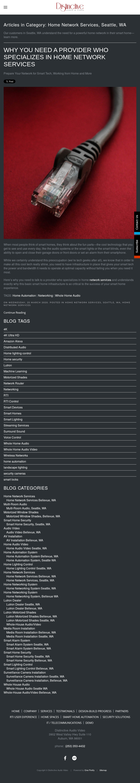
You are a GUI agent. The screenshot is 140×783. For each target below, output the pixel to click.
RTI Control (11, 401)
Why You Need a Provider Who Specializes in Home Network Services (56, 57)
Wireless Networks (16, 455)
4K (5, 329)
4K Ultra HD (11, 335)
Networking (45, 295)
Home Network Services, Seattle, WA (92, 302)
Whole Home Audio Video (20, 449)
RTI (6, 395)
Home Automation (24, 295)
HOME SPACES (50, 717)
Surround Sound (14, 431)
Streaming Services (16, 425)
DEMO (89, 723)
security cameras (15, 473)
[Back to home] (70, 7)
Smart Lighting (13, 419)
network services (100, 280)
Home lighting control (17, 353)
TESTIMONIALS (65, 711)
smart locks (11, 479)
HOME (16, 711)
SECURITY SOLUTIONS (116, 717)
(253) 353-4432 (75, 746)
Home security (13, 359)
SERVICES (46, 711)
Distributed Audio (15, 347)
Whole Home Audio (67, 295)
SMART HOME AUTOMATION (81, 717)
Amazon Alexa (13, 341)
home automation (15, 461)
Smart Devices (13, 407)
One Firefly (90, 770)
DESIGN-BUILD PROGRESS (95, 711)
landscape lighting (15, 467)
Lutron (8, 365)
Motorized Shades (15, 377)
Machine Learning (15, 371)
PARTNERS (121, 711)
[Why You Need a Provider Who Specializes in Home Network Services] (70, 162)
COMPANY (30, 711)
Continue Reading (15, 312)
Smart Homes (12, 413)
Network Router (14, 383)
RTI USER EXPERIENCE (23, 717)
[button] (5, 7)
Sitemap (103, 770)
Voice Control (12, 437)
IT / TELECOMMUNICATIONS (63, 723)
